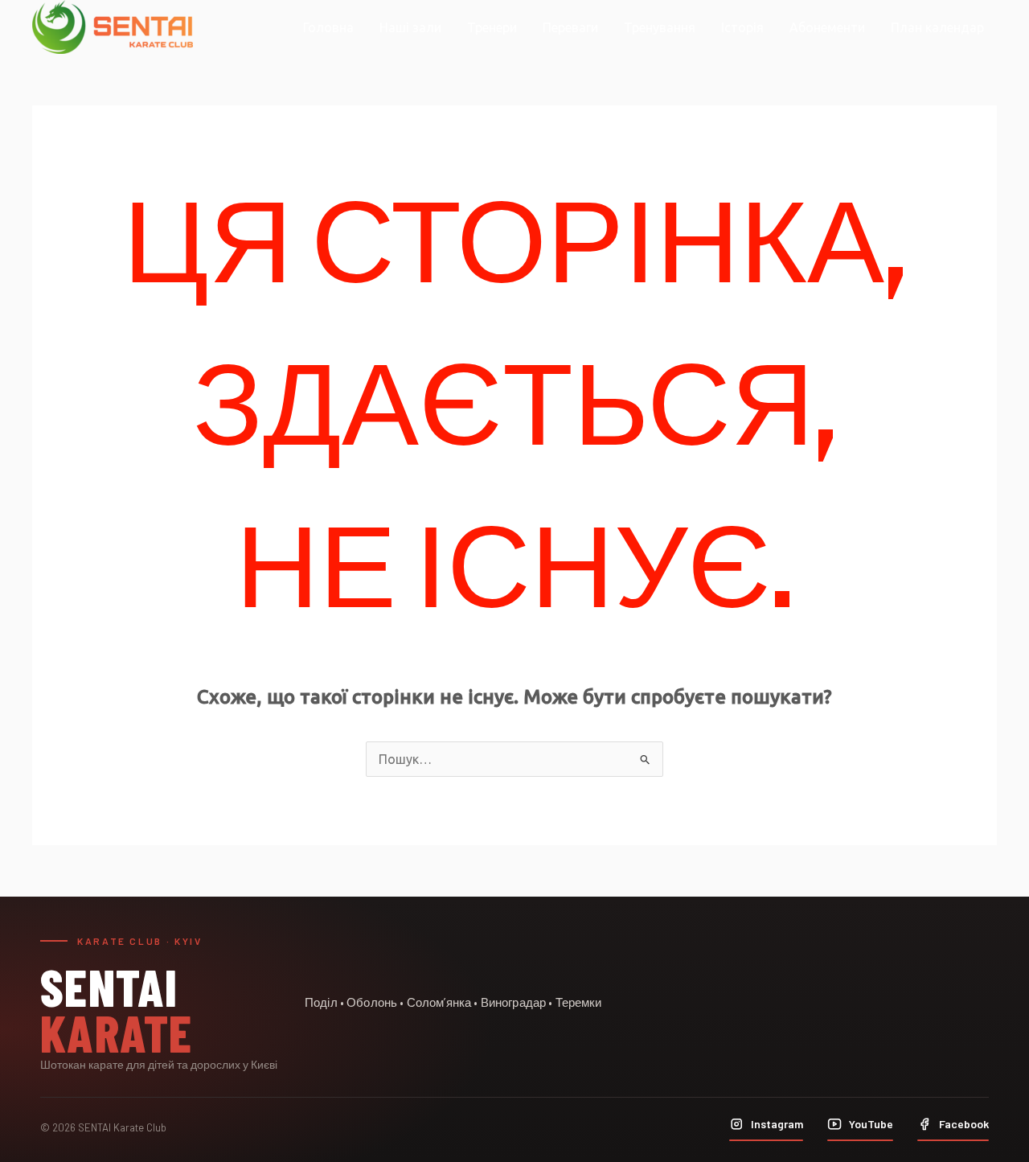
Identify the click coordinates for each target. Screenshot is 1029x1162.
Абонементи (827, 27)
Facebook (964, 1124)
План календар (937, 27)
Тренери (492, 27)
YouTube (871, 1124)
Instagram (777, 1124)
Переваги (570, 27)
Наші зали (410, 27)
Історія (742, 27)
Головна (328, 27)
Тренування (659, 27)
